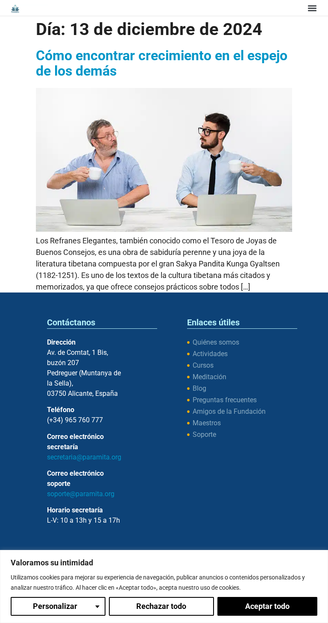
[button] (312, 8)
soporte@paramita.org (80, 494)
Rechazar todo (161, 606)
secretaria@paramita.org (84, 457)
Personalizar (55, 606)
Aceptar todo (267, 606)
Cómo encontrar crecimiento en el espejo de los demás (161, 63)
